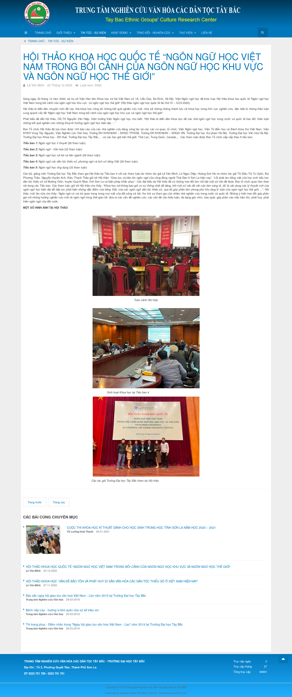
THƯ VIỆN (186, 33)
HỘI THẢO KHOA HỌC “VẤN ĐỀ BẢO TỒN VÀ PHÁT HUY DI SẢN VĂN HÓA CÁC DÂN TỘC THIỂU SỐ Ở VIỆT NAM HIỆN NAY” (112, 581)
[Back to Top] (283, 658)
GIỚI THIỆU (64, 33)
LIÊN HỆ (206, 33)
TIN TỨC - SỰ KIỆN (93, 33)
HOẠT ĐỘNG (119, 33)
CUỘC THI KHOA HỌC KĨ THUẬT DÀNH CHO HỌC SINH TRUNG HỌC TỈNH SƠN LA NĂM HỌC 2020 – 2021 (141, 527)
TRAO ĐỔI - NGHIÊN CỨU (154, 33)
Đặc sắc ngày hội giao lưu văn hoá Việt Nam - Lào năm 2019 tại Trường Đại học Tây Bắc (86, 595)
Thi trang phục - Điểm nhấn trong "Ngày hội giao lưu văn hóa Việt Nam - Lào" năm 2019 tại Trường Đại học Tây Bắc (104, 624)
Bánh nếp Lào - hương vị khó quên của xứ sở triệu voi (62, 610)
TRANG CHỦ (43, 33)
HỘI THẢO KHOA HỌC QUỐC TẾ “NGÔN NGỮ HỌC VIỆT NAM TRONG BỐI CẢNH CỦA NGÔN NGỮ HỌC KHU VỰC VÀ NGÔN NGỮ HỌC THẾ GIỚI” (143, 66)
